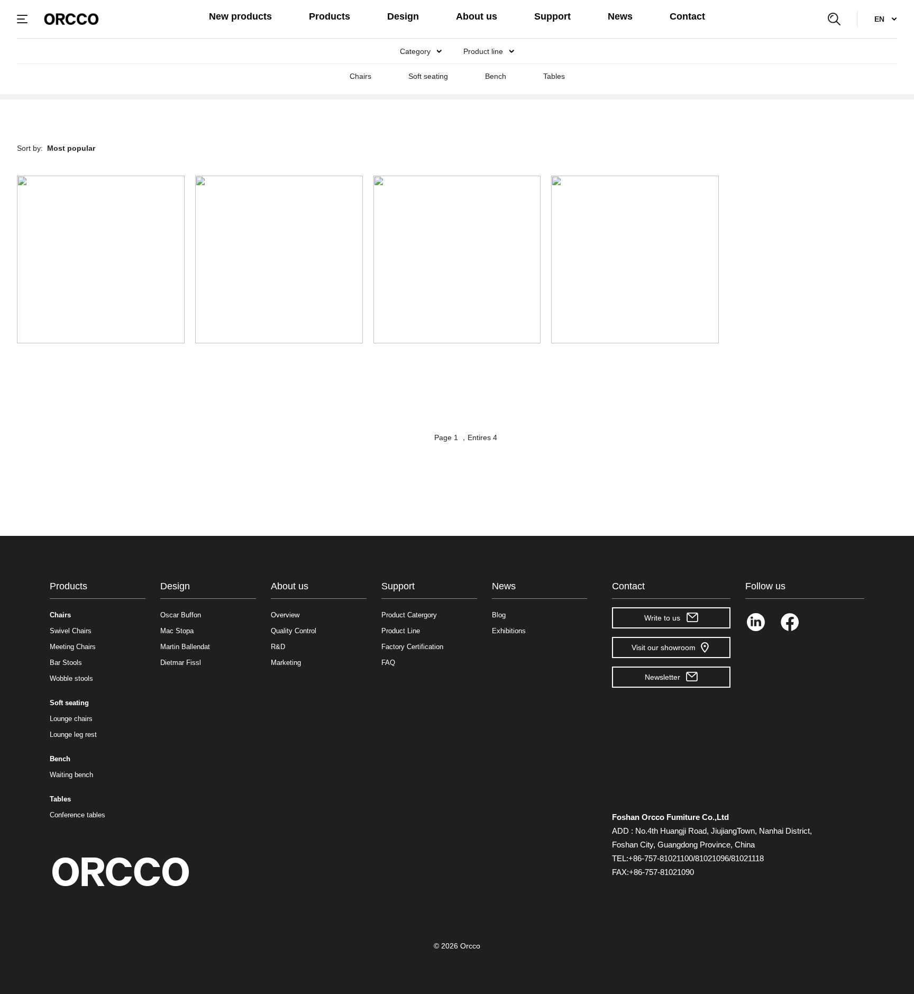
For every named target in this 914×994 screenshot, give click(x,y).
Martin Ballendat (185, 647)
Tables (554, 76)
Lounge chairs (71, 719)
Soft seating (428, 76)
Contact (687, 16)
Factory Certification (412, 647)
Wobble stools (71, 678)
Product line (483, 51)
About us (476, 16)
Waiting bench (71, 775)
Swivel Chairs (71, 631)
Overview (285, 615)
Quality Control (293, 631)
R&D (278, 647)
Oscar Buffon (180, 615)
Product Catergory (409, 615)
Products (329, 16)
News (620, 16)
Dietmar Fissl (180, 663)
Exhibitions (509, 631)
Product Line (400, 631)
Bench (495, 76)
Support (552, 16)
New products (240, 16)
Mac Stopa (177, 631)
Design (403, 16)
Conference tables (77, 815)
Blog (499, 615)
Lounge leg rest (73, 734)
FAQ (388, 663)
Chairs (360, 76)
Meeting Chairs (73, 647)
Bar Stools (66, 663)
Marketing (286, 663)
